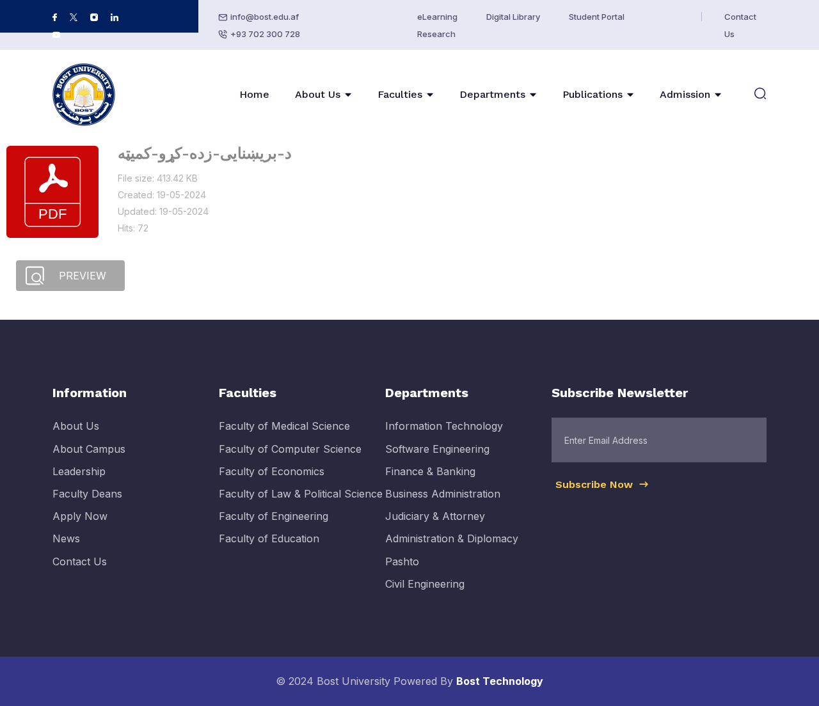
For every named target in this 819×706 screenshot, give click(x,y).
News (66, 538)
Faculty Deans (87, 493)
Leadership (79, 471)
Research (436, 34)
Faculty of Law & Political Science (301, 493)
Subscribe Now (595, 484)
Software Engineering (437, 449)
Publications (592, 94)
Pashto (402, 561)
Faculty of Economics (271, 471)
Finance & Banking (430, 471)
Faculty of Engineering (273, 516)
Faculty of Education (269, 538)
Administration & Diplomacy (451, 538)
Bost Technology (499, 681)
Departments (492, 94)
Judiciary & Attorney (435, 516)
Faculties (400, 94)
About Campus (88, 449)
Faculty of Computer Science (290, 449)
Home (254, 94)
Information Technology (444, 426)
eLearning (437, 17)
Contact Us (79, 561)
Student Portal (596, 17)
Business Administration (442, 493)
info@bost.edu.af (264, 17)
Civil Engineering (425, 583)
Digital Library (513, 17)
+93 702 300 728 (265, 34)
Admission (685, 94)
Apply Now (79, 516)
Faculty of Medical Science (284, 426)
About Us (317, 94)
